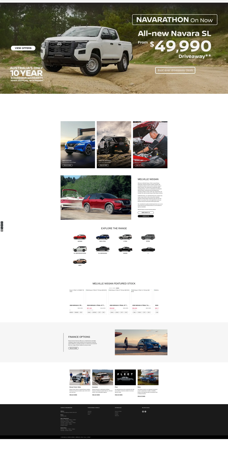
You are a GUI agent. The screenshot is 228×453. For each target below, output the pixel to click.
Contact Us (146, 216)
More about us (146, 212)
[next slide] (225, 59)
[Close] (2, 230)
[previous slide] (4, 58)
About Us (117, 415)
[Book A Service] (2, 228)
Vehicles (89, 411)
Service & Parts (118, 411)
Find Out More (73, 348)
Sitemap (88, 437)
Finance (89, 412)
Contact (116, 414)
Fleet (89, 414)
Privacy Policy (84, 437)
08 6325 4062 (63, 416)
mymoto (150, 209)
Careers (116, 412)
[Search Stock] (2, 225)
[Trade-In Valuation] (2, 222)
